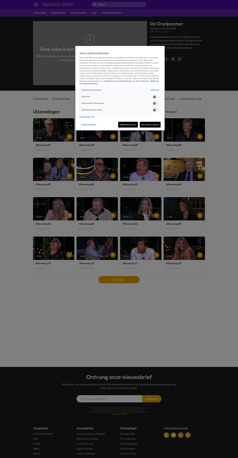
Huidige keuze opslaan (128, 124)
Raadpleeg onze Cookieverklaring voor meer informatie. (127, 81)
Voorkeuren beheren (88, 124)
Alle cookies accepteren (150, 124)
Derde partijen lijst (87, 117)
